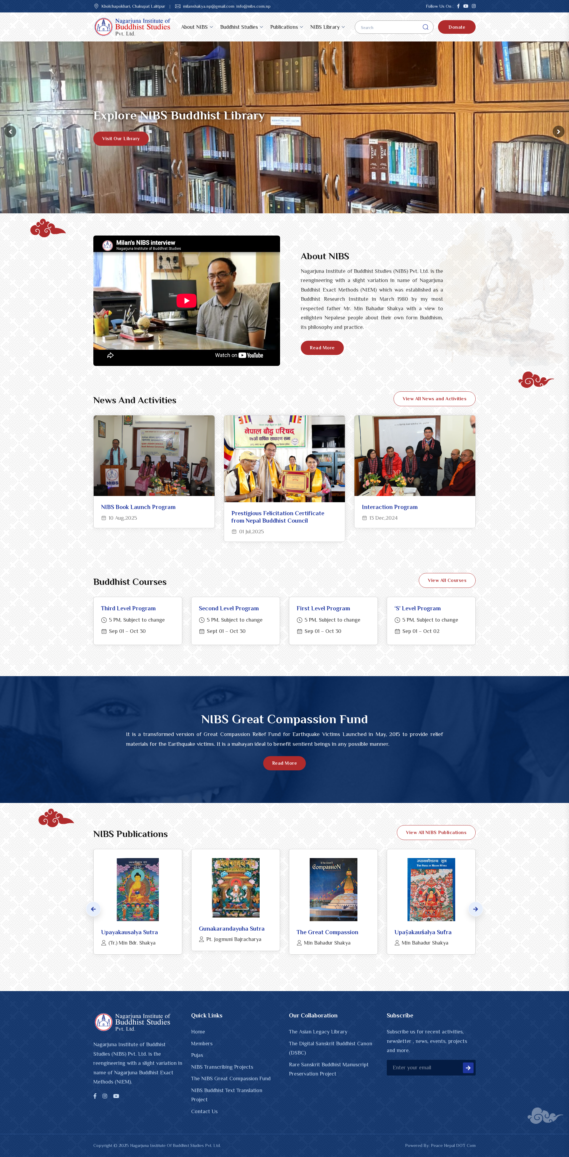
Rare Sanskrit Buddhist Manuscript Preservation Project (329, 1069)
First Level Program (323, 608)
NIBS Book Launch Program (138, 507)
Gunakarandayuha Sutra (232, 928)
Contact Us (204, 1111)
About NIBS (194, 27)
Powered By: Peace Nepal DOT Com (440, 1145)
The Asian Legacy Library (318, 1032)
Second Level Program (229, 608)
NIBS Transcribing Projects (222, 1067)
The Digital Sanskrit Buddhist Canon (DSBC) (330, 1048)
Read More (322, 348)
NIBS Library (325, 27)
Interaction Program (390, 507)
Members (201, 1043)
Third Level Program (128, 608)
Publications (284, 27)
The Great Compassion (327, 932)
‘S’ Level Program (417, 608)
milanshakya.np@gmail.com (208, 6)
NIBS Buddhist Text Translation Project (226, 1095)
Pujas (197, 1055)
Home (198, 1032)
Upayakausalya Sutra (129, 932)
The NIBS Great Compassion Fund (231, 1078)
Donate (456, 27)
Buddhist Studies (239, 27)
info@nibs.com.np (253, 6)
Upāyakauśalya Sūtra (423, 932)
